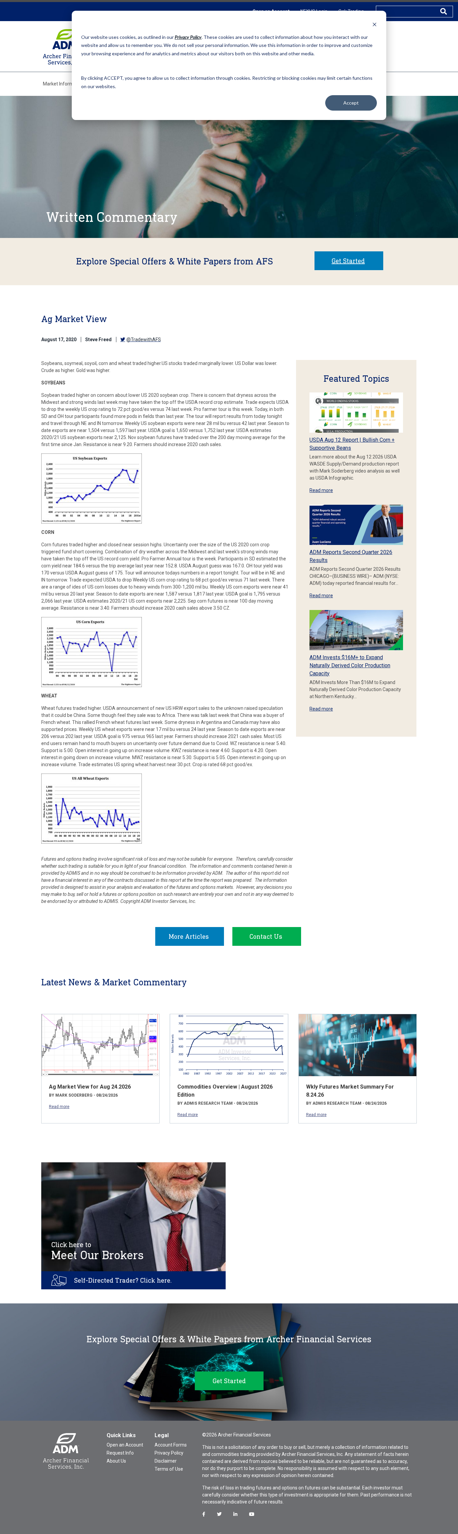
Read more (321, 490)
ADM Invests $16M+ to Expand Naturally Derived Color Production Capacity (349, 665)
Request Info (120, 1453)
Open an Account (125, 1445)
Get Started (348, 261)
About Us (116, 1461)
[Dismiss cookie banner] (374, 24)
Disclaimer (166, 1461)
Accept (351, 103)
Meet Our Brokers (97, 1251)
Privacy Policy (169, 1453)
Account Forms (171, 1445)
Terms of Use (169, 1469)
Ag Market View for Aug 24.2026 (90, 1087)
